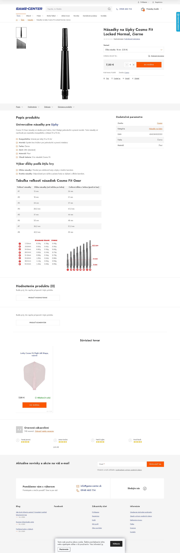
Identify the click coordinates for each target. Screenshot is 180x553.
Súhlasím (116, 544)
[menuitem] (21, 16)
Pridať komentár (38, 323)
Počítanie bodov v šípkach (24, 529)
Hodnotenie (32, 107)
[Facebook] (144, 488)
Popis (18, 107)
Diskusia (47, 107)
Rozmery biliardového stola (25, 522)
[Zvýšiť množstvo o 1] (134, 65)
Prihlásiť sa (155, 464)
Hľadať (109, 9)
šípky (54, 124)
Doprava (133, 528)
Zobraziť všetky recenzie (44, 431)
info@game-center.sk (91, 486)
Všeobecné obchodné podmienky (141, 512)
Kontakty (133, 532)
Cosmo (126, 73)
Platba (132, 524)
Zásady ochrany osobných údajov (141, 516)
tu (102, 544)
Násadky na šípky (155, 129)
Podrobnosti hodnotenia (132, 39)
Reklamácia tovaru (136, 520)
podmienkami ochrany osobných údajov (129, 470)
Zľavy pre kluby (97, 528)
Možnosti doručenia (157, 56)
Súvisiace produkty (65, 107)
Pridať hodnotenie (37, 298)
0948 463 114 (125, 9)
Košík (94, 520)
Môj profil (95, 524)
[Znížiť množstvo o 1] (127, 65)
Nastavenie (63, 549)
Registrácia (158, 2)
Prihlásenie (95, 512)
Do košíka (149, 65)
